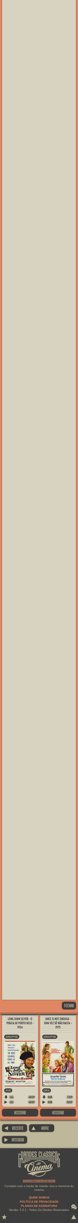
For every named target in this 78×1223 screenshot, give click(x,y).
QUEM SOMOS (39, 1197)
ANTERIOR (14, 1139)
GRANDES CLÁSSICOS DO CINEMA (39, 1155)
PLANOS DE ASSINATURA (39, 1206)
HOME (40, 1128)
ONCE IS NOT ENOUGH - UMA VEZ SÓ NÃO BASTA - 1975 (58, 1023)
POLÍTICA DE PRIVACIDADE (39, 1201)
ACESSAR (20, 1112)
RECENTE (14, 1128)
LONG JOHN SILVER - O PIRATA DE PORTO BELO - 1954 (20, 1023)
